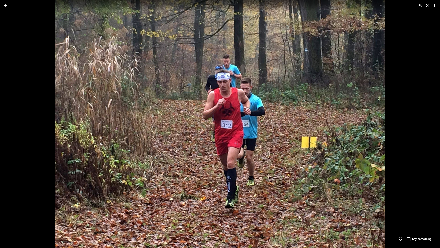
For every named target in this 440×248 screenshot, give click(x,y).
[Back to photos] (5, 5)
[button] (9, 124)
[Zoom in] (420, 5)
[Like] (400, 239)
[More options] (434, 5)
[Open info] (427, 5)
